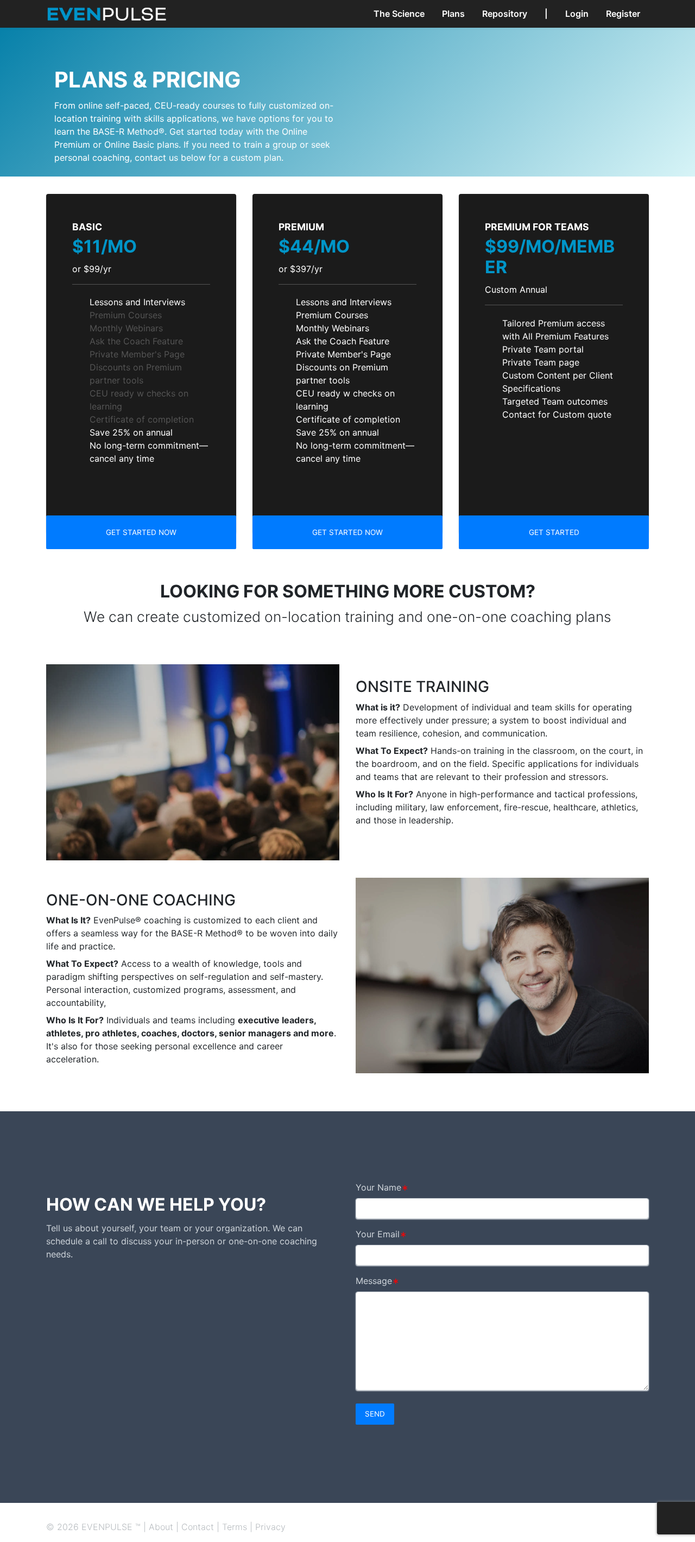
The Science (399, 13)
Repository (504, 13)
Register (623, 13)
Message (374, 1280)
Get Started (554, 532)
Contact (197, 1526)
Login (577, 13)
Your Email (378, 1234)
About (161, 1526)
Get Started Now (141, 532)
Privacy (270, 1526)
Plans (453, 13)
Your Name (378, 1187)
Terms (234, 1526)
